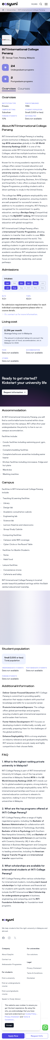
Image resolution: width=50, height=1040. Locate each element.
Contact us (6, 959)
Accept (9, 1025)
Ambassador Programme (11, 964)
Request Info (37, 1036)
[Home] (3, 10)
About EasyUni (7, 954)
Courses (24, 88)
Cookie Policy (31, 1014)
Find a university (8, 978)
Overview (9, 88)
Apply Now (13, 1036)
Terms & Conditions (34, 973)
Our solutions (32, 954)
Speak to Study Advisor (11, 999)
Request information (13, 392)
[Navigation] (46, 4)
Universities (11, 10)
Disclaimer (31, 978)
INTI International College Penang (31, 10)
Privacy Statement (12, 1017)
